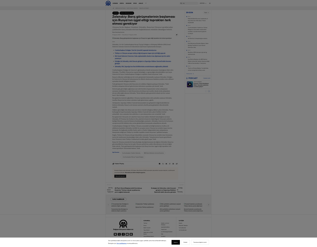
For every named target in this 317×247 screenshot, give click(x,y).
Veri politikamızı (122, 243)
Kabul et (176, 242)
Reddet (185, 242)
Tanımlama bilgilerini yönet (200, 242)
